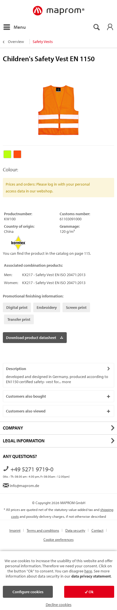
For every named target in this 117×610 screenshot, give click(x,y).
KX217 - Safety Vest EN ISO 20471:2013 (53, 274)
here (88, 571)
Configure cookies (27, 591)
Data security (75, 530)
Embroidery (47, 307)
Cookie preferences (58, 539)
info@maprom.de (24, 485)
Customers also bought (26, 396)
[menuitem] (14, 27)
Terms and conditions (43, 530)
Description (16, 368)
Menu (20, 27)
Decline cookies (59, 604)
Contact (97, 530)
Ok (90, 591)
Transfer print (18, 319)
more (66, 381)
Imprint (14, 530)
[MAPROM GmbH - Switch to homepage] (58, 11)
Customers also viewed (25, 411)
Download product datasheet (31, 337)
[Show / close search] (96, 27)
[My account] (110, 27)
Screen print (76, 307)
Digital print (17, 307)
